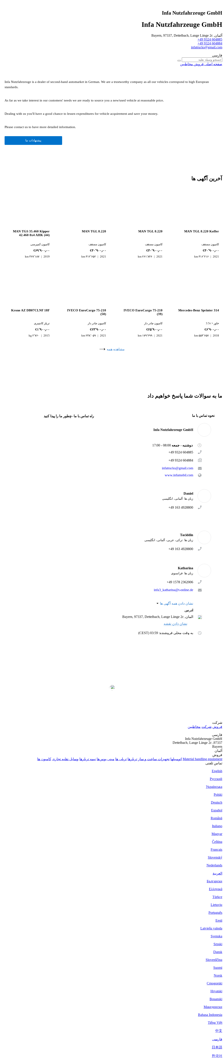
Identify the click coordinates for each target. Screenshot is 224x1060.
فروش (217, 727)
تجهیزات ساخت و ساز (154, 759)
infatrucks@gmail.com (206, 47)
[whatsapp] (184, 513)
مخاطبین (194, 727)
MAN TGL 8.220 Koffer (201, 231)
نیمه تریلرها (87, 759)
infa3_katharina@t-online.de (173, 590)
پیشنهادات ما (33, 140)
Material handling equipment (202, 759)
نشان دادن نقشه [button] (175, 624)
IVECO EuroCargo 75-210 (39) (143, 312)
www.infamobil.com (179, 475)
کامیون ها (44, 759)
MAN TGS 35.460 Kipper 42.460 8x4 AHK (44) (31, 233)
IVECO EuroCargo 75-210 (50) (86, 312)
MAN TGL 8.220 (150, 231)
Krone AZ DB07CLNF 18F (30, 310)
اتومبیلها (176, 759)
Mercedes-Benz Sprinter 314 (198, 310)
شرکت (206, 727)
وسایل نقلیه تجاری (65, 759)
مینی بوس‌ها (105, 759)
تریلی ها (121, 759)
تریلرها (132, 759)
